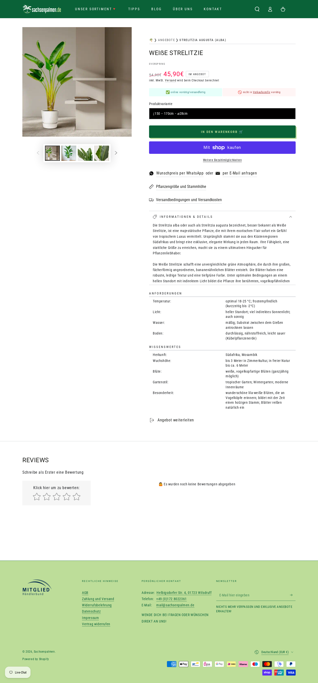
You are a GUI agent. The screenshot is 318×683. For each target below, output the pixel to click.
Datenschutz (91, 611)
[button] (257, 9)
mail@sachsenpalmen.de (175, 605)
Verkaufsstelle (261, 92)
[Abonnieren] (293, 595)
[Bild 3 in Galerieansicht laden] (85, 153)
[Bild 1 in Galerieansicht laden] (52, 153)
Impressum (90, 618)
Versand (170, 80)
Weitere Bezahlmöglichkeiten (222, 160)
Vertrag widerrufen (96, 624)
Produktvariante (160, 104)
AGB (85, 593)
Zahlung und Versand (98, 599)
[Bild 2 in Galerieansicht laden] (68, 153)
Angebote (166, 40)
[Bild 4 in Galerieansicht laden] (101, 153)
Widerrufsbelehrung (97, 605)
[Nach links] (38, 153)
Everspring (157, 63)
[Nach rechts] (116, 153)
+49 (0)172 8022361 (171, 599)
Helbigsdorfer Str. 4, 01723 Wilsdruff (184, 593)
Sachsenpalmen (44, 651)
